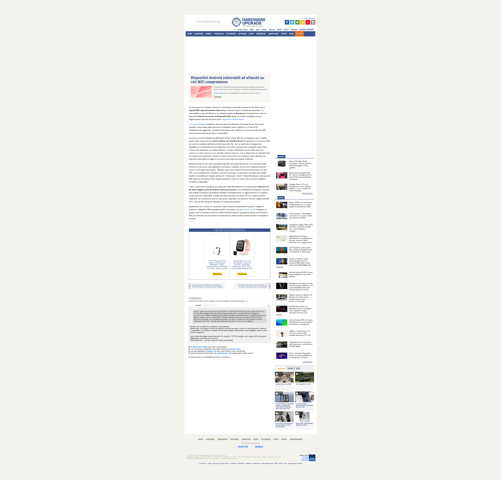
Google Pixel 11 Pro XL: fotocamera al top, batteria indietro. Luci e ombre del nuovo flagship (300, 187)
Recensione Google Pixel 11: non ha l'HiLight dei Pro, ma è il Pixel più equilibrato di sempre (300, 176)
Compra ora (217, 274)
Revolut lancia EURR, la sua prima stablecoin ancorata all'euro (300, 274)
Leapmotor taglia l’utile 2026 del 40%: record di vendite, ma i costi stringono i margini (301, 228)
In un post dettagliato (197, 124)
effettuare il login (200, 347)
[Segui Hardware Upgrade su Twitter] (292, 22)
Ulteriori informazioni (273, 457)
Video (298, 368)
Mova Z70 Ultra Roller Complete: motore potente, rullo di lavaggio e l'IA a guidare (300, 164)
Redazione (256, 463)
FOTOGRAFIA (231, 33)
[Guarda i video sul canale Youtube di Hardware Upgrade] (308, 22)
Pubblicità (241, 463)
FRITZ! (286, 29)
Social (281, 463)
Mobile (259, 447)
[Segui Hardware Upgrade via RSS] (302, 22)
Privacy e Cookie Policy (221, 463)
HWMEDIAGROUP (296, 439)
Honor (264, 29)
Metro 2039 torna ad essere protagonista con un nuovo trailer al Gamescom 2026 (300, 204)
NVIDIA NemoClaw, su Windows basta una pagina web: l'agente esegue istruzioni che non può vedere (294, 310)
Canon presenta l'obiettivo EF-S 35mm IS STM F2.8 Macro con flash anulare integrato (207, 286)
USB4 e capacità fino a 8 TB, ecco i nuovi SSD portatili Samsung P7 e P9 (300, 333)
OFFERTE (299, 33)
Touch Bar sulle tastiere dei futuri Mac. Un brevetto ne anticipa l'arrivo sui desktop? (252, 286)
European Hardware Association (304, 458)
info (247, 301)
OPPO (279, 29)
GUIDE (291, 33)
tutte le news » (307, 362)
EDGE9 (251, 33)
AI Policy (233, 463)
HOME (189, 33)
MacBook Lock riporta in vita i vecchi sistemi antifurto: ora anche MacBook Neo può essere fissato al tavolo (301, 286)
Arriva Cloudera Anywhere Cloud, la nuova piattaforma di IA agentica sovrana (300, 355)
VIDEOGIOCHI (219, 33)
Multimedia (281, 368)
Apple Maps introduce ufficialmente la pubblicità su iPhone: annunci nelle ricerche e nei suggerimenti (300, 239)
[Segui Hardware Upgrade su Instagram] (313, 22)
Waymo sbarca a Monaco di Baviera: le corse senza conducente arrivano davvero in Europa (300, 298)
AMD (252, 29)
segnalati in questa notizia (233, 119)
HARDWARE (199, 33)
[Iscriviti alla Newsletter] (297, 22)
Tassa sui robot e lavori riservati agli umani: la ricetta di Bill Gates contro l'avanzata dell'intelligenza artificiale (293, 263)
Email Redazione (267, 463)
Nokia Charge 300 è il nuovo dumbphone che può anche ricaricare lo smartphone (301, 322)
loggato (210, 351)
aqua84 (198, 305)
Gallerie (291, 368)
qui (220, 357)
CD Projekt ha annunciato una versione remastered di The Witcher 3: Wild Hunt (300, 250)
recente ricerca (249, 209)
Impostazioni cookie (295, 463)
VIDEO (276, 439)
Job (285, 463)
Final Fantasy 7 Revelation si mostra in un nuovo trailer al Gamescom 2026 (300, 216)
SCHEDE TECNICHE (306, 29)
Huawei (272, 29)
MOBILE (209, 33)
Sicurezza (257, 93)
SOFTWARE (242, 33)
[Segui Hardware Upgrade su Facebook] (287, 22)
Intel (258, 29)
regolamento (222, 353)
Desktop (243, 447)
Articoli (281, 157)
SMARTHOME (273, 33)
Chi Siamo (202, 463)
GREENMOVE (261, 33)
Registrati (312, 18)
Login (305, 18)
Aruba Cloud (242, 29)
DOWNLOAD (246, 439)
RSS (275, 463)
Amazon (294, 29)
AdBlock (249, 463)
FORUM (284, 33)
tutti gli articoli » (307, 193)
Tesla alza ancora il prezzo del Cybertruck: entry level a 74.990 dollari (300, 344)
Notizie (281, 198)
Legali (210, 463)
